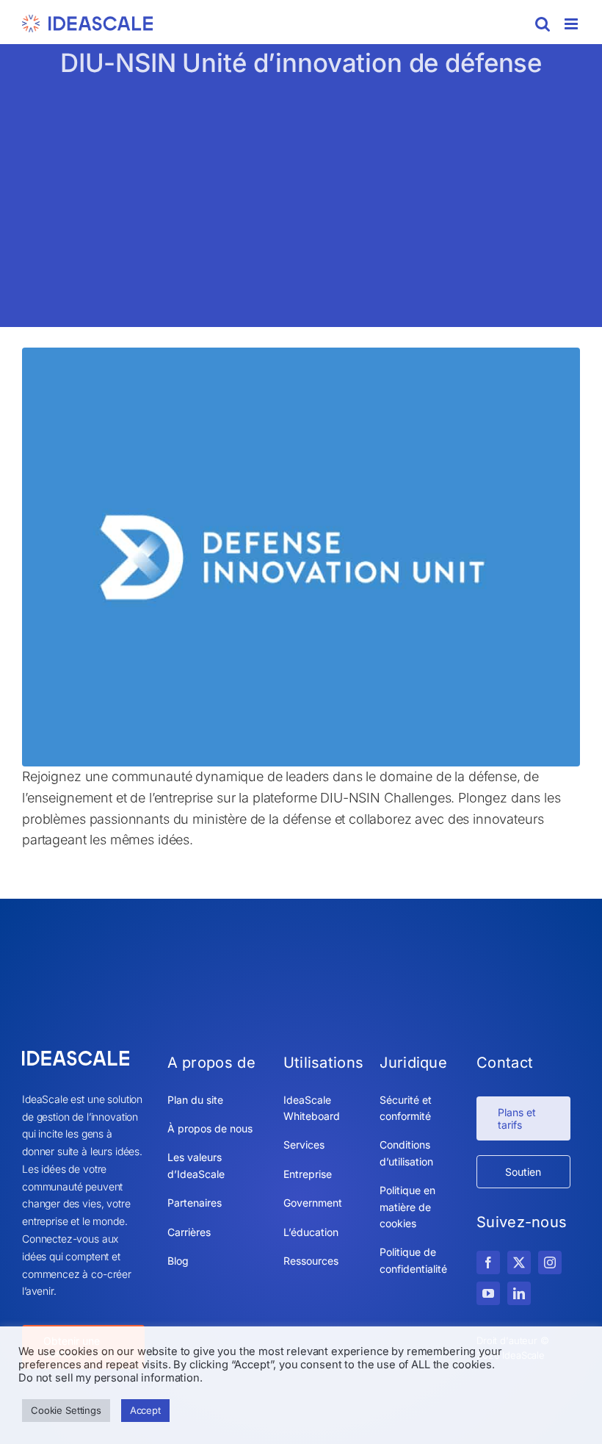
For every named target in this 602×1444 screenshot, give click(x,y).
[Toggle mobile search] (542, 24)
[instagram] (550, 1262)
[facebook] (488, 1262)
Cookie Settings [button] (66, 1410)
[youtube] (488, 1293)
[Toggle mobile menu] (572, 24)
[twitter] (519, 1262)
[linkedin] (519, 1293)
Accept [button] (145, 1410)
